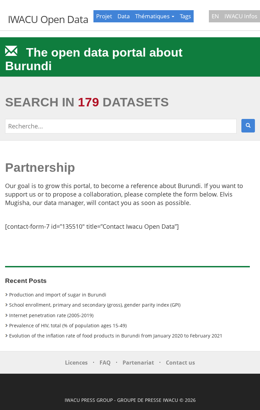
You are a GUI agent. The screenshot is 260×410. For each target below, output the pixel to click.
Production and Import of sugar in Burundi (57, 294)
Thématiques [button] (153, 16)
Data (123, 16)
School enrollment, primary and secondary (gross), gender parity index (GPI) (94, 305)
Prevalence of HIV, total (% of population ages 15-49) (68, 325)
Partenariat (138, 362)
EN (215, 16)
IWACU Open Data (48, 19)
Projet (104, 16)
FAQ (105, 362)
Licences (76, 362)
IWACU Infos (240, 16)
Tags (185, 16)
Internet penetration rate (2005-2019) (51, 315)
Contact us (180, 362)
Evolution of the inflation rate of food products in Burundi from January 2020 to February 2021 (115, 335)
